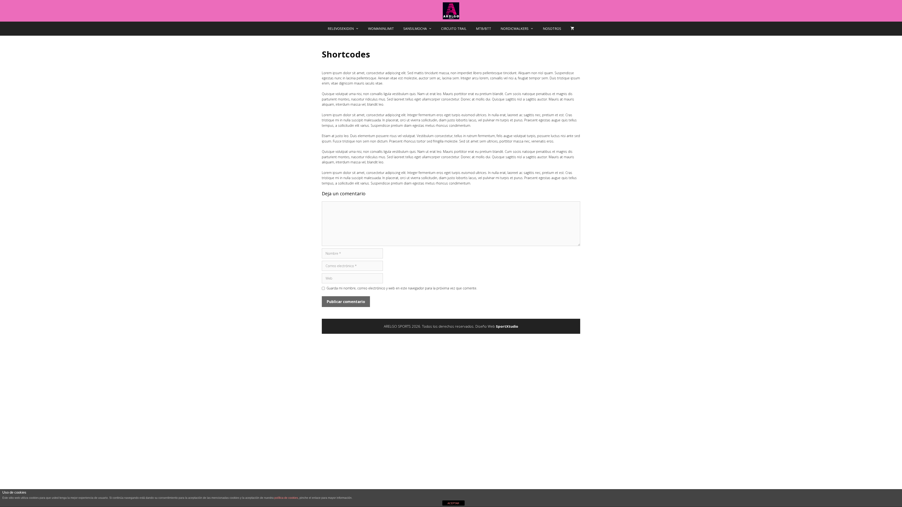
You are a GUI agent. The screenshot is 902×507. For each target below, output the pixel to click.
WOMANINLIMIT (381, 28)
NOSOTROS (552, 28)
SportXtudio (507, 326)
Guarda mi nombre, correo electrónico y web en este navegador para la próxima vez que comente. (402, 288)
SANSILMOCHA (415, 28)
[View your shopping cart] (572, 29)
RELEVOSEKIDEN (341, 28)
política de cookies (286, 497)
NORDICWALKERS (515, 28)
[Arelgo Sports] (451, 10)
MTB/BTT (483, 28)
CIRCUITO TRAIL (454, 28)
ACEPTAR (453, 503)
